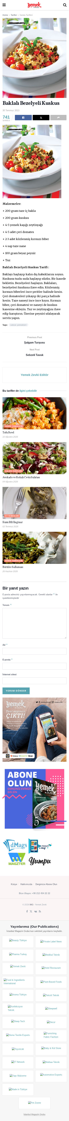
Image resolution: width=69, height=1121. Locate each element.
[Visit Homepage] (34, 5)
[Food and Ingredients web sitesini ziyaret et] (18, 982)
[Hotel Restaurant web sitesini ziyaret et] (51, 969)
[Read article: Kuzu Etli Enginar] (34, 503)
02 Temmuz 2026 (10, 526)
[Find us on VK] (35, 911)
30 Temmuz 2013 (11, 110)
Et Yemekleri (12, 516)
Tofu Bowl (8, 433)
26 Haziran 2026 (10, 571)
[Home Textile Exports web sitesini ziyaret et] (18, 1036)
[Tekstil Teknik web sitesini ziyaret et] (51, 995)
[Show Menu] (4, 5)
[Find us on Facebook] (27, 911)
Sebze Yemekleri (14, 426)
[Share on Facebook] (23, 117)
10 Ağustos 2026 (10, 437)
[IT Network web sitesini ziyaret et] (18, 1063)
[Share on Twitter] (41, 117)
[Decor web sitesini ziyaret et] (51, 1022)
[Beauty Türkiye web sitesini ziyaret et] (18, 942)
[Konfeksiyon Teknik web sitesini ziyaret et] (18, 1009)
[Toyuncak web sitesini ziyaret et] (18, 1049)
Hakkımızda (26, 884)
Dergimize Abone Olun (46, 884)
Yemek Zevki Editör (34, 375)
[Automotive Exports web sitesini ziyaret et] (51, 1076)
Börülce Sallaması (13, 567)
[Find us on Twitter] (31, 911)
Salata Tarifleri (26, 15)
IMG (31, 904)
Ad (5, 644)
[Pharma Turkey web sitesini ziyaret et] (18, 955)
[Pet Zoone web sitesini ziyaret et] (34, 1103)
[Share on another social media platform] (58, 117)
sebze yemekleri (18, 325)
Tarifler (14, 15)
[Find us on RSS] (40, 911)
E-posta (8, 659)
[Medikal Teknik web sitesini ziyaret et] (51, 955)
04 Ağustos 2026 (10, 482)
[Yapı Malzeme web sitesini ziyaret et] (18, 1076)
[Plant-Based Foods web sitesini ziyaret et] (51, 982)
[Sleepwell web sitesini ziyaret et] (51, 1009)
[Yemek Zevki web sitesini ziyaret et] (18, 969)
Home (5, 15)
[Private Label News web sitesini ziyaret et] (51, 942)
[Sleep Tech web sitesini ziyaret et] (18, 1022)
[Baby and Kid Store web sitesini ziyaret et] (51, 1049)
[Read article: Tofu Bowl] (34, 413)
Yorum (7, 605)
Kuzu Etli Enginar (13, 522)
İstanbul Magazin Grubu (34, 1114)
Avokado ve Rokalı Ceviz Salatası (21, 477)
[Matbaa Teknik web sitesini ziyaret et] (51, 1063)
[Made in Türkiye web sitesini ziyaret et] (18, 1090)
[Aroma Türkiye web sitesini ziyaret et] (18, 995)
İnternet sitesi (10, 674)
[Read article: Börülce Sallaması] (34, 548)
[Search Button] (64, 5)
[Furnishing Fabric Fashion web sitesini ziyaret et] (51, 1036)
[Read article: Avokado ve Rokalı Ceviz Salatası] (34, 458)
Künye (14, 884)
